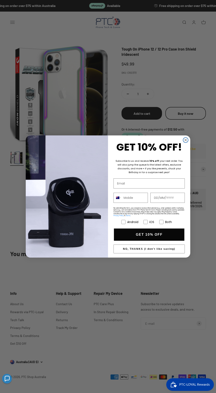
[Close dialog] (185, 140)
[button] (7, 379)
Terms (128, 216)
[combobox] (118, 198)
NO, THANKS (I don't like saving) (149, 248)
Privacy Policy (118, 216)
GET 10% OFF (149, 234)
